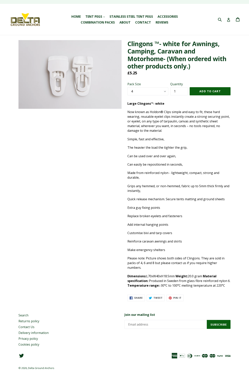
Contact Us (26, 327)
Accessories (168, 16)
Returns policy (28, 321)
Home (76, 16)
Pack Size (134, 84)
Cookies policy (28, 344)
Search (23, 315)
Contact (143, 22)
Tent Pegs (96, 16)
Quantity (176, 84)
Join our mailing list (139, 315)
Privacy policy (28, 338)
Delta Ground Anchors (41, 368)
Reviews (162, 22)
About (125, 22)
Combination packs (98, 22)
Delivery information (33, 333)
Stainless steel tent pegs (131, 16)
